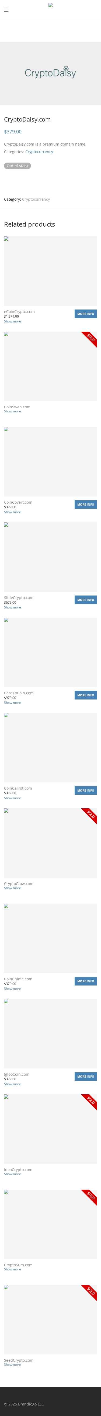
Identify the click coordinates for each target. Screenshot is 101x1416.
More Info (85, 314)
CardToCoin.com (19, 692)
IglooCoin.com (16, 1074)
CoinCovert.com (18, 502)
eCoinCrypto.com (19, 311)
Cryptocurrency (39, 151)
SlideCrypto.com (18, 597)
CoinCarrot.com (18, 788)
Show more (12, 321)
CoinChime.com (18, 978)
